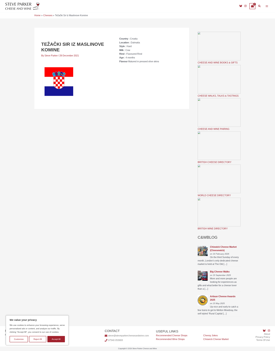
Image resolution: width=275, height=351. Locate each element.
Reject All (38, 339)
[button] (259, 6)
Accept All (56, 339)
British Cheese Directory (214, 162)
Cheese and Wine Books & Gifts (218, 62)
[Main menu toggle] (267, 6)
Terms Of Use (263, 340)
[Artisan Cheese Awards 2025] (203, 300)
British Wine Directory (213, 228)
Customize (19, 339)
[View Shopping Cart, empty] (252, 6)
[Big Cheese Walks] (203, 275)
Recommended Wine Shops (170, 339)
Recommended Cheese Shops (171, 335)
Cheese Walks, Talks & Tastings (218, 96)
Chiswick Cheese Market (216, 339)
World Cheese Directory (214, 195)
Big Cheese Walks (220, 271)
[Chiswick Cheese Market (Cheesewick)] (203, 251)
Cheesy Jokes (210, 335)
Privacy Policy (263, 337)
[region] (37, 330)
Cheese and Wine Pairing (213, 129)
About (267, 334)
